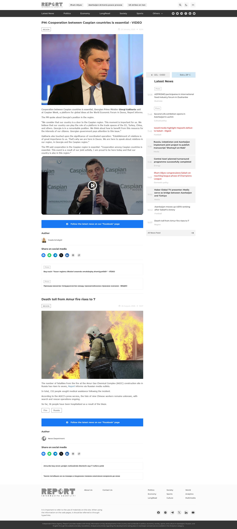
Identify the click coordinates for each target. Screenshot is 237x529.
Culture (170, 498)
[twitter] (185, 13)
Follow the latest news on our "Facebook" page (95, 224)
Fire (45, 410)
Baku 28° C (185, 75)
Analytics (189, 494)
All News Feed (154, 233)
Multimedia (190, 498)
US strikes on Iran (137, 5)
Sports (169, 494)
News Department (56, 438)
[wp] (49, 255)
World (188, 490)
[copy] (79, 255)
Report (71, 386)
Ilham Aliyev (76, 5)
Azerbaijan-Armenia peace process (105, 5)
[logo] (52, 4)
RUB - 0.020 (160, 75)
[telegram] (181, 13)
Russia (56, 410)
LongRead (152, 498)
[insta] (177, 13)
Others (156, 13)
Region (46, 29)
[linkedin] (190, 13)
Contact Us (107, 490)
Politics (151, 490)
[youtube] (194, 13)
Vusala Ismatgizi (55, 240)
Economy (152, 494)
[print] (73, 255)
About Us (88, 490)
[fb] (173, 13)
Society (170, 490)
